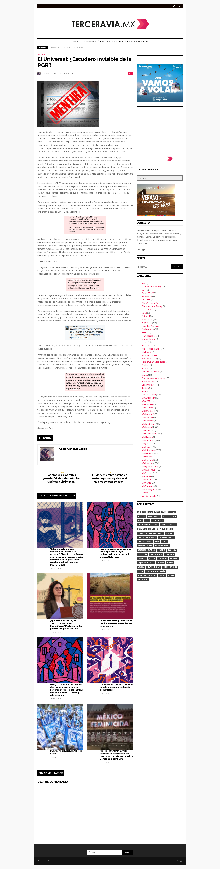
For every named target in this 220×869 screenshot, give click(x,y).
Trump (171, 576)
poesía (140, 571)
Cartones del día (156, 529)
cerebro (169, 533)
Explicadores (148, 329)
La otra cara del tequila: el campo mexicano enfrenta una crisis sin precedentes (116, 623)
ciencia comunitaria (147, 537)
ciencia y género (145, 542)
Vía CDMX (146, 401)
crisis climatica (162, 546)
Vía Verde (146, 482)
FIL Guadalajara (149, 335)
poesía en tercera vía (155, 571)
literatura (162, 559)
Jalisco (152, 559)
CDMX (169, 529)
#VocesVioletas (168, 512)
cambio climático (168, 525)
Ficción (145, 332)
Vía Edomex (147, 417)
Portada (145, 368)
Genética (142, 559)
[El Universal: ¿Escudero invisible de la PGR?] (68, 103)
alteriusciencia (169, 516)
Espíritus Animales (150, 326)
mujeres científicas (146, 563)
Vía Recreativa (148, 469)
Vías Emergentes (150, 489)
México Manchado (150, 348)
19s (143, 283)
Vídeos (145, 492)
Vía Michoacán (149, 450)
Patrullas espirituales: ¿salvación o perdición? (67, 47)
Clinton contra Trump (152, 306)
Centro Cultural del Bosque (150, 533)
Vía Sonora (147, 479)
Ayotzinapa (157, 520)
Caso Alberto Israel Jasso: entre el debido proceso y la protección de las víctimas (116, 687)
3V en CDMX (148, 293)
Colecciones (147, 309)
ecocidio (161, 550)
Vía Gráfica (147, 430)
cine (157, 542)
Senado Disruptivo (151, 371)
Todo (144, 391)
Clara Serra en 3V (150, 303)
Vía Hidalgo (147, 437)
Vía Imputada (148, 440)
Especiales (147, 322)
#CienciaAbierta (145, 512)
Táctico (145, 388)
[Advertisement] (160, 133)
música (141, 567)
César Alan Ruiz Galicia (49, 73)
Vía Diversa (147, 410)
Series (145, 375)
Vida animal (143, 580)
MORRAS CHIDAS (150, 355)
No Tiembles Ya (149, 358)
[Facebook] (169, 6)
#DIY (157, 512)
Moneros (174, 559)
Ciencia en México (166, 537)
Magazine (146, 345)
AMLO (140, 520)
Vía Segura (147, 473)
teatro (162, 576)
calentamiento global (148, 525)
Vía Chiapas (147, 404)
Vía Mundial (147, 453)
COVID (164, 542)
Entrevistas (147, 319)
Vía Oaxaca (147, 456)
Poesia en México (170, 567)
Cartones (142, 529)
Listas (144, 342)
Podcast (145, 365)
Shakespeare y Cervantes (154, 378)
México (170, 563)
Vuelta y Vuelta (149, 496)
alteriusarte (154, 516)
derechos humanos (146, 550)
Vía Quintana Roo (150, 466)
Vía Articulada (148, 397)
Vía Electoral (148, 420)
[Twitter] (173, 6)
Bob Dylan (147, 296)
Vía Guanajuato (149, 433)
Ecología (172, 550)
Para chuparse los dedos (153, 361)
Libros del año (148, 339)
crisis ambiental (145, 546)
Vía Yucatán (147, 486)
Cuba (144, 312)
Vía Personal (148, 460)
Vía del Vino (147, 407)
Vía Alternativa (149, 394)
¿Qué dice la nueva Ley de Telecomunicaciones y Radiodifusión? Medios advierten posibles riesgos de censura (66, 624)
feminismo (169, 554)
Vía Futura (147, 427)
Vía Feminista (148, 424)
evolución (142, 554)
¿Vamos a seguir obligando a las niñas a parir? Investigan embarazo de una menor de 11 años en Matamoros (115, 553)
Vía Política (42, 55)
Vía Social (146, 476)
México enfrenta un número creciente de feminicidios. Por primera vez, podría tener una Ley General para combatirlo (116, 755)
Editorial (146, 316)
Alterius (141, 516)
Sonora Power (148, 381)
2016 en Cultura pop (151, 286)
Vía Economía (148, 414)
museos (160, 563)
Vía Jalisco (146, 443)
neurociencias (153, 567)
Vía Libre (146, 446)
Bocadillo (146, 299)
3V (143, 289)
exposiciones (156, 554)
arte (147, 520)
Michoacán (147, 352)
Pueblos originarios (147, 576)
